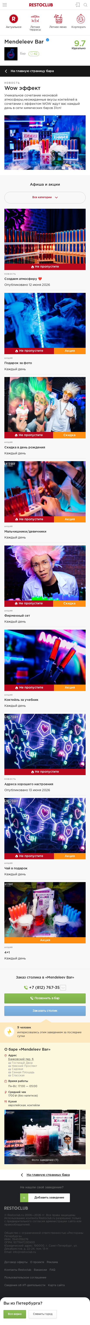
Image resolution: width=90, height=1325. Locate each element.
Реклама (52, 1262)
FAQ (52, 1270)
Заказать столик (45, 1010)
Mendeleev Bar (24, 42)
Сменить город (42, 1314)
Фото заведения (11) (45, 1160)
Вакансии (40, 1270)
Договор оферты (16, 1262)
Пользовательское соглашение (25, 1277)
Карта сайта (56, 1285)
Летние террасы (35, 28)
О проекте (37, 1262)
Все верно (15, 1314)
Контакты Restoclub (17, 1270)
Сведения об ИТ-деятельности (24, 1285)
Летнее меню (58, 27)
